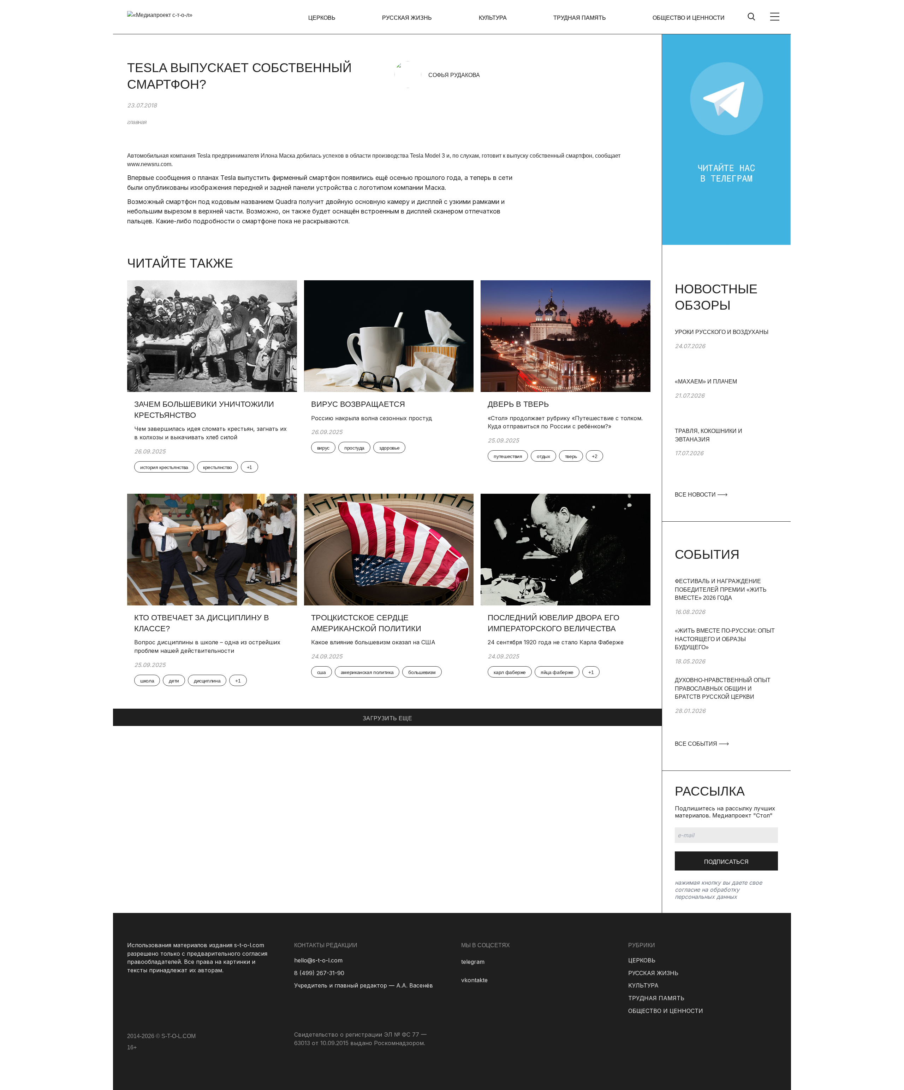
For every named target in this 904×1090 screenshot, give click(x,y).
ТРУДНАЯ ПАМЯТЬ (579, 18)
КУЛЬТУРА (493, 18)
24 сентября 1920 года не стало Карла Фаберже (556, 642)
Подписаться (726, 862)
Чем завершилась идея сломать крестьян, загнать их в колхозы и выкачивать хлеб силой (210, 433)
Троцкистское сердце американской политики (366, 623)
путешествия (508, 456)
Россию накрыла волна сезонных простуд (371, 418)
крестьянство (217, 467)
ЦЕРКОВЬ (321, 18)
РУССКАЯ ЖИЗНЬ (407, 18)
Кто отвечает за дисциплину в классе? (201, 623)
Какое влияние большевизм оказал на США (373, 642)
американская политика (367, 672)
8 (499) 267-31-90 (319, 973)
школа (147, 681)
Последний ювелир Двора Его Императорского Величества (553, 623)
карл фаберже (510, 672)
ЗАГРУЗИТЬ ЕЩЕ (387, 718)
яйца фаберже (557, 672)
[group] (726, 352)
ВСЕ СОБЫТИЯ (697, 744)
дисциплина (207, 681)
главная (137, 122)
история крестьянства (164, 467)
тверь (571, 456)
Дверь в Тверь (519, 404)
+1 (249, 467)
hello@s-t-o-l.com (318, 960)
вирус (323, 448)
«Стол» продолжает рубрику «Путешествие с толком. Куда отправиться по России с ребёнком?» (565, 422)
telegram (472, 961)
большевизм (422, 672)
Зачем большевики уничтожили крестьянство (204, 410)
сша (321, 672)
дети (174, 681)
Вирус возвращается (358, 404)
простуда (354, 448)
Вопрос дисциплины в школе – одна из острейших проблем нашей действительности (207, 646)
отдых (543, 456)
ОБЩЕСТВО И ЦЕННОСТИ (689, 18)
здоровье (389, 448)
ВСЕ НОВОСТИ (696, 495)
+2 (594, 456)
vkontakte (474, 980)
